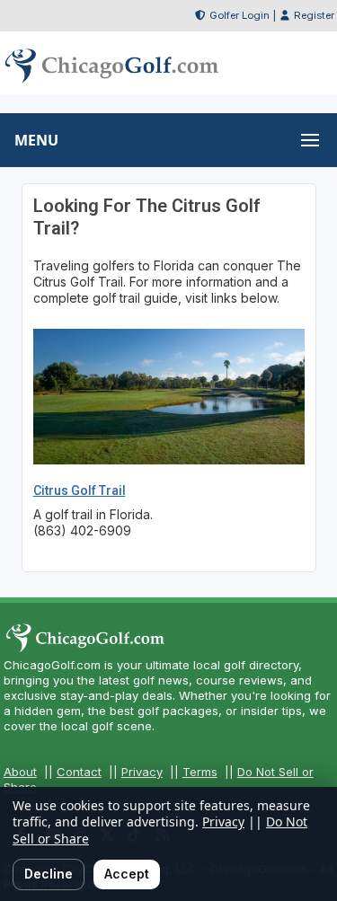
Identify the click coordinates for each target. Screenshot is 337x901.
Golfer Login (239, 15)
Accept (126, 873)
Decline (48, 873)
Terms (199, 771)
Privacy (142, 771)
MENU (36, 140)
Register (314, 15)
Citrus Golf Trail (79, 490)
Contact (79, 771)
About (20, 771)
